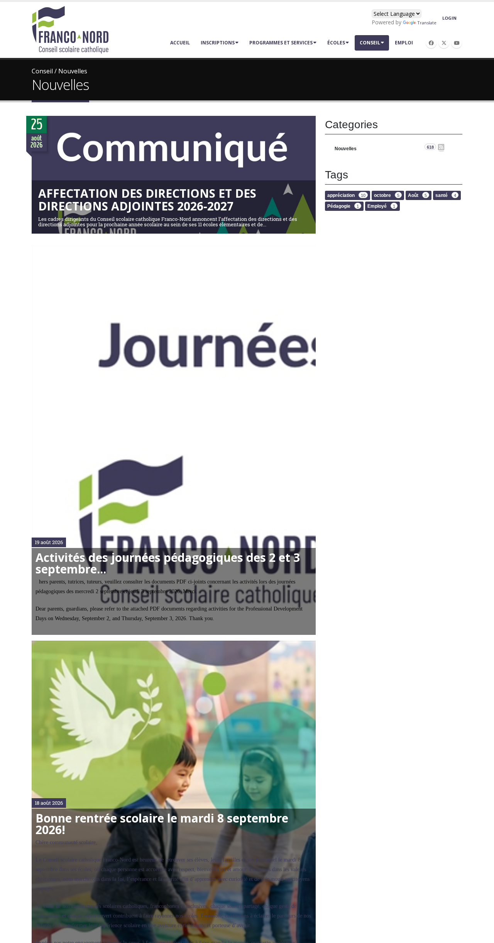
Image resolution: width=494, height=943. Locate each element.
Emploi (404, 42)
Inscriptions (218, 42)
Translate (426, 22)
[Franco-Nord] (70, 29)
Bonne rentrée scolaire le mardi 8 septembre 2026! (162, 824)
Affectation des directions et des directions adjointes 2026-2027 (147, 199)
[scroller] (480, 933)
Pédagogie (343, 206)
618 (430, 147)
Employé (381, 206)
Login (449, 18)
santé (445, 195)
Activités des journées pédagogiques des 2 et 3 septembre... (168, 563)
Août (417, 195)
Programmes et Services (281, 42)
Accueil (180, 42)
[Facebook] (431, 42)
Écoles (336, 42)
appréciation (346, 195)
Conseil (370, 42)
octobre (386, 195)
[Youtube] (456, 42)
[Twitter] (443, 42)
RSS (441, 148)
